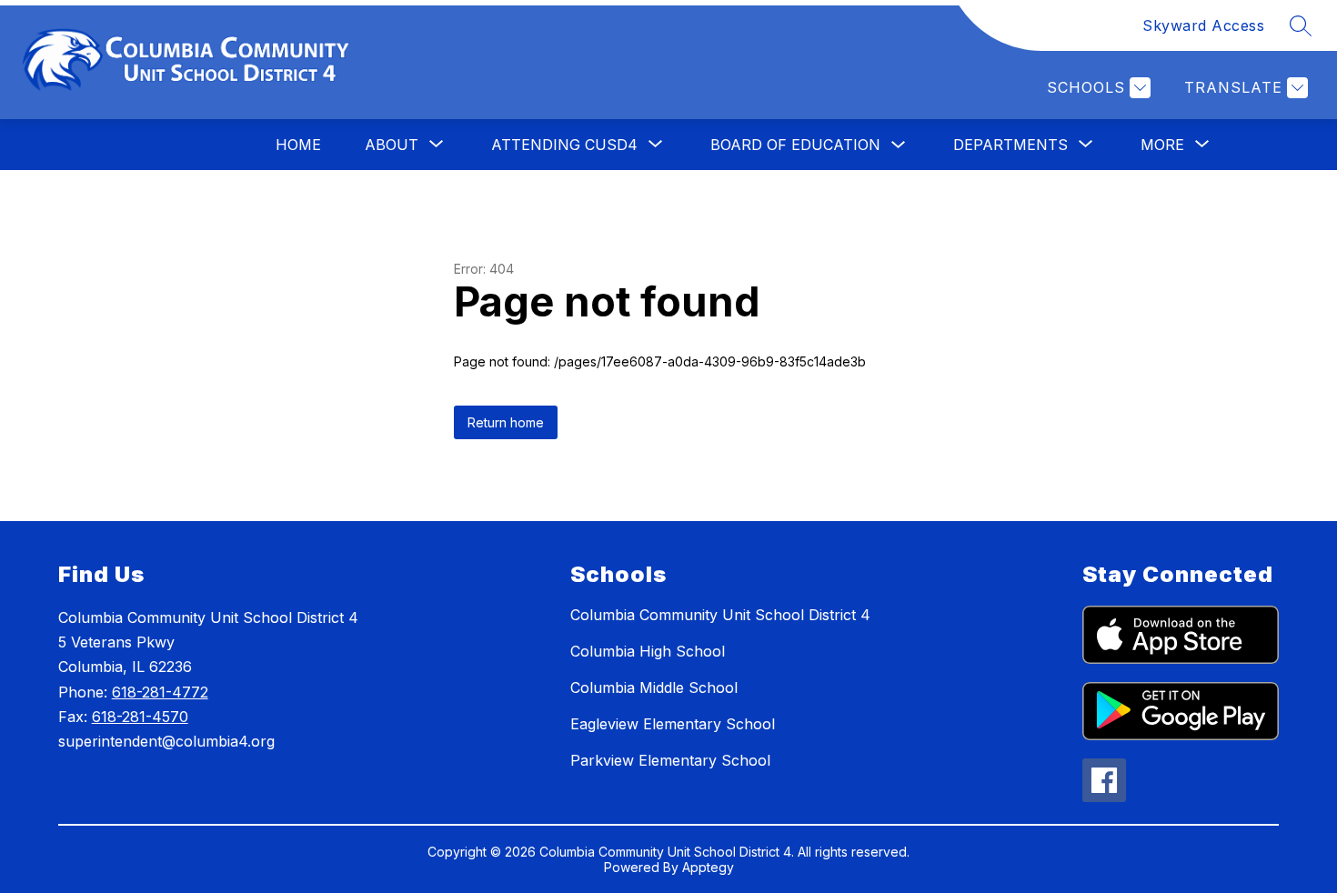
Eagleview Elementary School (672, 724)
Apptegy (708, 867)
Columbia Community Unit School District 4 (720, 615)
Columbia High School (647, 651)
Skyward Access (1203, 25)
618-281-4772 (160, 692)
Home (298, 144)
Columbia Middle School (654, 687)
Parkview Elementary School (670, 760)
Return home (505, 422)
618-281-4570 (140, 716)
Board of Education (795, 144)
